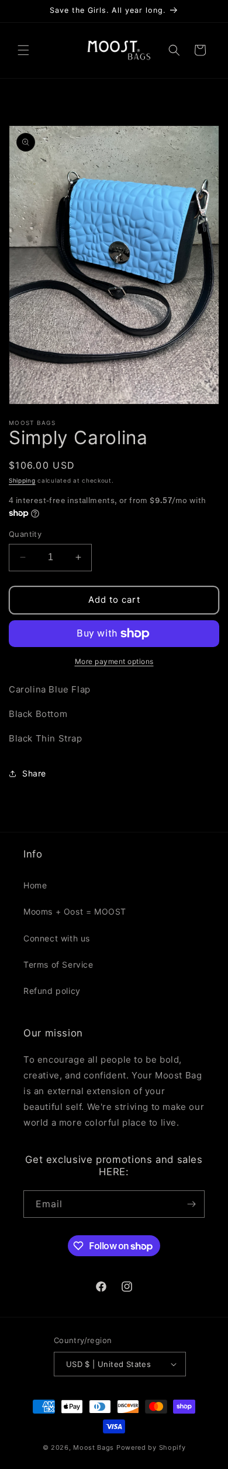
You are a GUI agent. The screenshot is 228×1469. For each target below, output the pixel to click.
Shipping (22, 480)
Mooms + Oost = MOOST (74, 911)
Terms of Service (58, 964)
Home (35, 885)
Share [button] (34, 773)
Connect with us (56, 938)
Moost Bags (93, 1447)
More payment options (114, 661)
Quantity (25, 534)
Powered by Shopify (151, 1447)
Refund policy (52, 991)
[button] (23, 50)
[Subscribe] (191, 1204)
